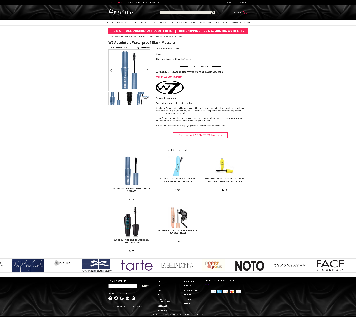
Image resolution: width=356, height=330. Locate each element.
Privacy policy (191, 290)
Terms (187, 299)
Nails (163, 22)
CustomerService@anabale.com (126, 306)
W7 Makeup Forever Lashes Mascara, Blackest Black (178, 231)
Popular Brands (116, 22)
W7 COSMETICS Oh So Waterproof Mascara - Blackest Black (178, 180)
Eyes (143, 22)
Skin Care (205, 22)
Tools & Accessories (183, 22)
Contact (242, 3)
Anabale (121, 12)
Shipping (188, 295)
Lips (153, 22)
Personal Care (241, 22)
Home (110, 36)
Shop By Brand (126, 36)
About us (231, 3)
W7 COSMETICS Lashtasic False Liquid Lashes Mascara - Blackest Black (224, 180)
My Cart (188, 304)
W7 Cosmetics (139, 36)
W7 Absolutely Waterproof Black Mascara (131, 189)
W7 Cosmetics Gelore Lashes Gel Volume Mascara (131, 241)
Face (133, 22)
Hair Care (222, 22)
